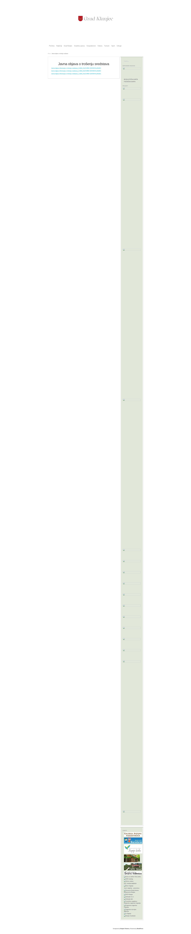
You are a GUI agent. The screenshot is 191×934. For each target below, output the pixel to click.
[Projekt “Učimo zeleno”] (128, 881)
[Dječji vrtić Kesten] (133, 843)
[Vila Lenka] (132, 876)
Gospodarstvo (91, 46)
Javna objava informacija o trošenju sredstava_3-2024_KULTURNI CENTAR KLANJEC (76, 68)
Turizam (106, 46)
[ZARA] (132, 911)
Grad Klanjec (68, 46)
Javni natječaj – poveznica (131, 888)
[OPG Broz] (133, 870)
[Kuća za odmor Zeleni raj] (132, 861)
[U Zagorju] (127, 913)
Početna (51, 46)
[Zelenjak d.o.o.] (129, 897)
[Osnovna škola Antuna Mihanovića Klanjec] (132, 892)
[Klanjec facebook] (129, 916)
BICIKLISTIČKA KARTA (131, 79)
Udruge (119, 46)
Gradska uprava (79, 46)
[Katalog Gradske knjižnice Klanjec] (128, 879)
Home (49, 53)
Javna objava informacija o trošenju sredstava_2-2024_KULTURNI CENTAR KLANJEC (76, 71)
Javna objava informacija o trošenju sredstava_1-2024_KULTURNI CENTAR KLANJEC (76, 73)
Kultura (100, 46)
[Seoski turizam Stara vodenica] (133, 874)
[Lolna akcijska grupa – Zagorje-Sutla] (133, 853)
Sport (113, 46)
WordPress (140, 928)
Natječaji (59, 46)
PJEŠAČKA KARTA (129, 81)
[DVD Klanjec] (128, 894)
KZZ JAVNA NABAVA (130, 883)
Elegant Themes (124, 928)
